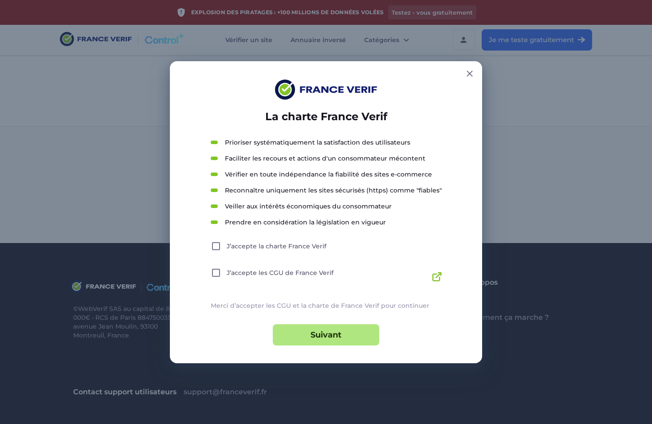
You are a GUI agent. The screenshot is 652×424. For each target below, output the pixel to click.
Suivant (326, 335)
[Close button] (469, 73)
